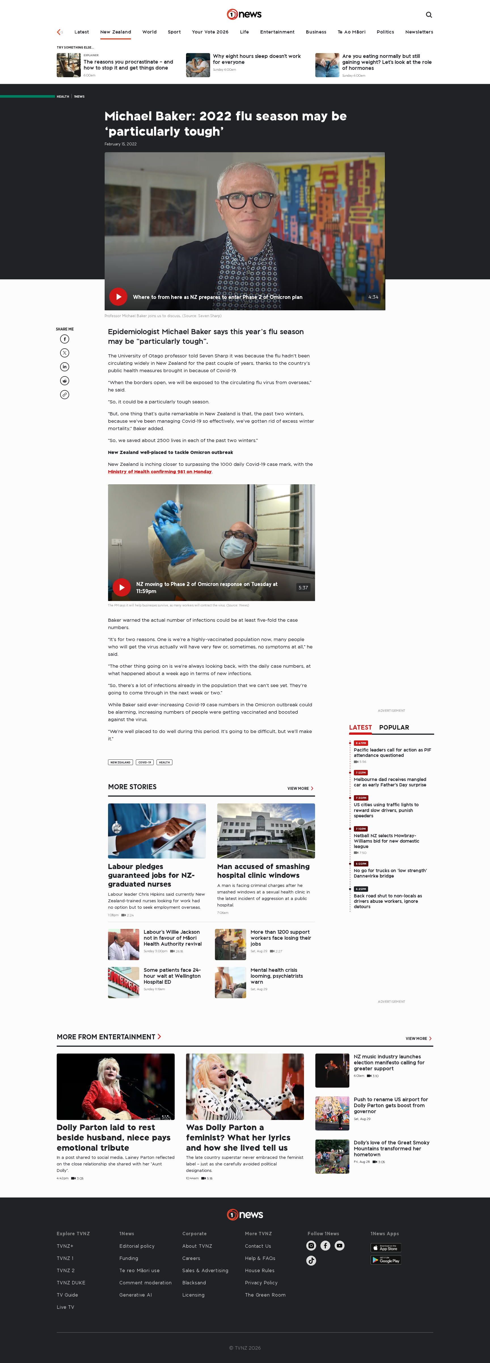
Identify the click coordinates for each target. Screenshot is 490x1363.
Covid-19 (144, 762)
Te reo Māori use (139, 1270)
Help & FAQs (260, 1258)
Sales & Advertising (205, 1270)
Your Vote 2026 (210, 31)
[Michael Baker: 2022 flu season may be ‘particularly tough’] (64, 341)
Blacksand (194, 1282)
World (149, 31)
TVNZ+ (65, 1246)
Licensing (193, 1294)
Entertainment (277, 31)
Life (244, 31)
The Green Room (265, 1294)
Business (316, 31)
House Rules (260, 1270)
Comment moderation (145, 1282)
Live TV (66, 1307)
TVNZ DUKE (71, 1282)
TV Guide (67, 1294)
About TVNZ (197, 1246)
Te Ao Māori (352, 31)
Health (63, 96)
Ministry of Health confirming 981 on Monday (160, 471)
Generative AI (135, 1294)
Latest (82, 31)
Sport (174, 31)
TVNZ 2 (66, 1270)
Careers (191, 1258)
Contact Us (258, 1246)
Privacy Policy (261, 1282)
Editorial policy (137, 1246)
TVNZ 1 (65, 1258)
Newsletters (419, 31)
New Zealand (115, 31)
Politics (385, 31)
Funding (128, 1258)
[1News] (245, 15)
